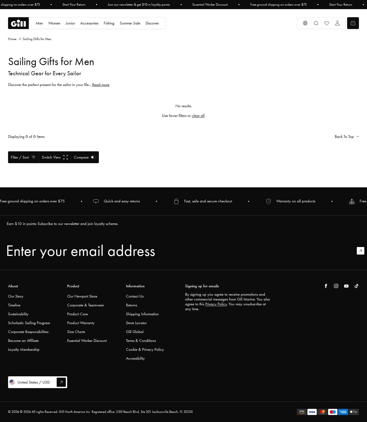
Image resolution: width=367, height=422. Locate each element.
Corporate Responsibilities (28, 331)
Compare (81, 157)
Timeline (14, 305)
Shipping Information (142, 314)
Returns (131, 305)
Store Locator (136, 323)
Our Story (15, 296)
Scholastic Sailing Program (29, 323)
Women (54, 23)
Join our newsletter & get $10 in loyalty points (139, 4)
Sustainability (18, 314)
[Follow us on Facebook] (325, 286)
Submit (363, 251)
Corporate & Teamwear (85, 305)
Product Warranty (81, 323)
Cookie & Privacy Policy (145, 349)
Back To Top (344, 136)
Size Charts (76, 331)
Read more (100, 84)
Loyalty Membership (23, 349)
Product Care (77, 314)
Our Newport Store (82, 296)
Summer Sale (130, 23)
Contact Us (134, 296)
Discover (152, 23)
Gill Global (134, 331)
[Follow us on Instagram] (336, 286)
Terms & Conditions (141, 340)
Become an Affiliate (23, 340)
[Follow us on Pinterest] (346, 286)
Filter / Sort (20, 157)
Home (12, 39)
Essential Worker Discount (210, 4)
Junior (70, 23)
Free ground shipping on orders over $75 (278, 4)
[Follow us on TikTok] (356, 286)
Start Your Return (73, 4)
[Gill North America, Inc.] (18, 23)
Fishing (109, 23)
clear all (198, 115)
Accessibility (135, 358)
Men (39, 23)
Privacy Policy (216, 304)
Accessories (89, 23)
